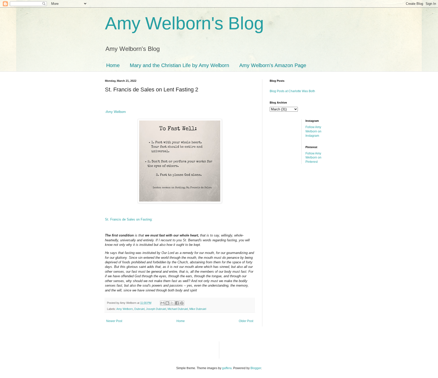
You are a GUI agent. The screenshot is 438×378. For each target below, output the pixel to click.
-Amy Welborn (115, 112)
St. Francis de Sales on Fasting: (129, 219)
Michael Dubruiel (178, 308)
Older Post (246, 321)
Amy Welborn (124, 308)
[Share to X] (172, 303)
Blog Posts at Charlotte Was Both (292, 91)
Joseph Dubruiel (156, 308)
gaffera (227, 368)
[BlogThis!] (167, 303)
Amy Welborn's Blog (184, 23)
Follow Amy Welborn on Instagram (313, 131)
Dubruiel (139, 308)
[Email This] (162, 303)
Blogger (255, 368)
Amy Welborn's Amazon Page (272, 65)
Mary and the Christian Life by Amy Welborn (179, 65)
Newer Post (114, 321)
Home (113, 65)
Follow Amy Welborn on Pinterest (313, 158)
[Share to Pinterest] (181, 303)
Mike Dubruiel (197, 308)
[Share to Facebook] (176, 303)
